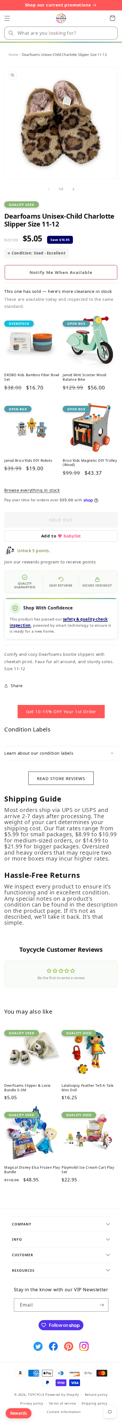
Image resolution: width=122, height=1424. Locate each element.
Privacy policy (31, 1403)
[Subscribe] (102, 1305)
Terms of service (62, 1403)
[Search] (11, 33)
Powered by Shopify (62, 1394)
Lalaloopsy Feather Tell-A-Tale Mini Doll (88, 1087)
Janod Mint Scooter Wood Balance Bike (84, 377)
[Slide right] (73, 189)
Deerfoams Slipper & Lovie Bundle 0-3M (27, 1087)
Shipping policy (94, 1403)
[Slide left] (48, 189)
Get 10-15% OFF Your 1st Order (61, 711)
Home (13, 54)
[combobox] (61, 33)
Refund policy (96, 1394)
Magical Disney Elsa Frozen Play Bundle (32, 1169)
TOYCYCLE (36, 1394)
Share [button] (17, 685)
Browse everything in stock (32, 490)
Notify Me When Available (61, 272)
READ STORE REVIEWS (61, 778)
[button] (7, 18)
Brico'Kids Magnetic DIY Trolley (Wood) (90, 462)
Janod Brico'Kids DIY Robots (28, 460)
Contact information (64, 1412)
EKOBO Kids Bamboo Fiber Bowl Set (31, 377)
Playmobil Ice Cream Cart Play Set (88, 1169)
